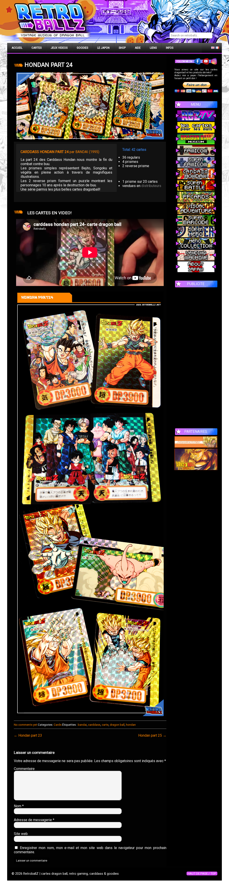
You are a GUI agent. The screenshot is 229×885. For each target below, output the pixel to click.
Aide (138, 47)
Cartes (37, 47)
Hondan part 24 (49, 64)
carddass (94, 724)
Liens (153, 47)
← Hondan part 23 (28, 735)
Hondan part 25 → (152, 735)
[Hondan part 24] (90, 105)
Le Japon (103, 47)
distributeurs (151, 186)
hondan (131, 724)
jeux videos (59, 47)
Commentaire (24, 769)
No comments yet (25, 724)
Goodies (82, 47)
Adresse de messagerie (34, 820)
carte (105, 724)
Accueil (17, 47)
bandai (82, 724)
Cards (57, 724)
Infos (169, 47)
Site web (21, 834)
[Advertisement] (196, 355)
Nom (19, 806)
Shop (122, 47)
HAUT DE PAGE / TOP (202, 873)
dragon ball (117, 724)
